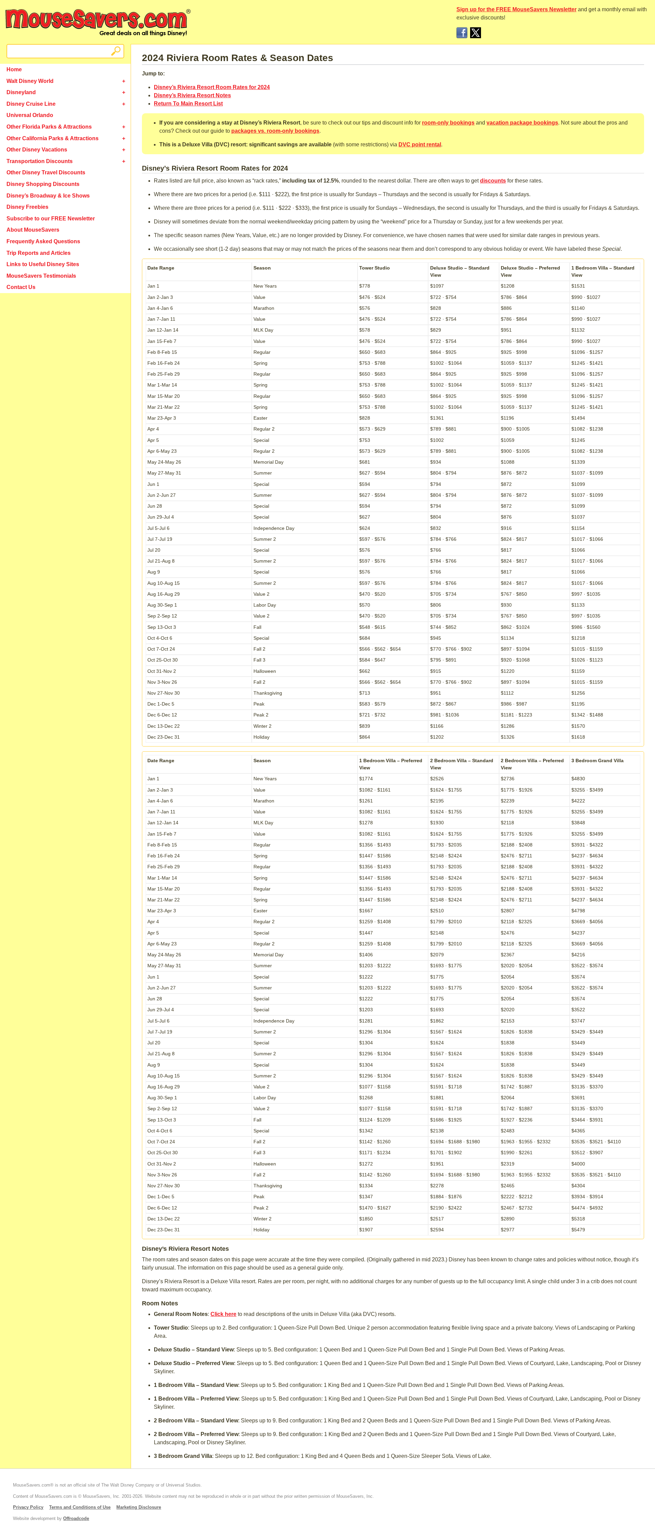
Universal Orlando (29, 115)
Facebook (461, 32)
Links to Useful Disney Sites (42, 264)
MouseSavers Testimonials (41, 276)
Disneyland (21, 92)
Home (14, 69)
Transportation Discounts (39, 161)
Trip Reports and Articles (38, 253)
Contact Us (20, 287)
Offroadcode (76, 1518)
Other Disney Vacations (36, 150)
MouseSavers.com (98, 22)
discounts (493, 181)
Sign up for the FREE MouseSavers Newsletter (516, 9)
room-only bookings (448, 123)
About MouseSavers (32, 230)
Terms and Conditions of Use (80, 1507)
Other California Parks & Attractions (52, 138)
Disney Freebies (27, 207)
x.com (475, 32)
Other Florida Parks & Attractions (49, 127)
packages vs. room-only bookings (275, 131)
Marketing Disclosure (138, 1507)
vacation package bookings (522, 123)
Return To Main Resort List (188, 103)
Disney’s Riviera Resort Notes (192, 95)
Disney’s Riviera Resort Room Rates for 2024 (212, 87)
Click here (223, 1314)
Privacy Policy (28, 1507)
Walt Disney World (30, 81)
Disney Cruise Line (31, 104)
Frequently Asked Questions (43, 241)
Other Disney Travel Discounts (45, 172)
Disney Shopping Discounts (42, 184)
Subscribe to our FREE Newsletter (50, 218)
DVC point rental (419, 144)
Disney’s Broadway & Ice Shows (48, 196)
